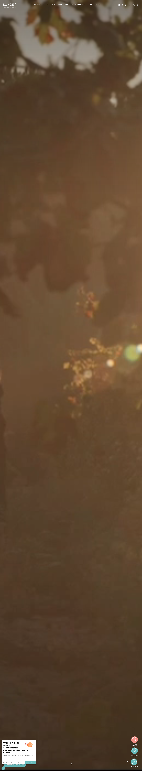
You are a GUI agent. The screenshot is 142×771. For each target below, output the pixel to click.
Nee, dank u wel (7, 762)
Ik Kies (19, 762)
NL (130, 5)
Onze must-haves (13, 765)
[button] (3, 768)
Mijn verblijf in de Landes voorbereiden (69, 4)
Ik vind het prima (30, 762)
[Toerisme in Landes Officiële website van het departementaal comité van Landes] (9, 5)
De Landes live (96, 4)
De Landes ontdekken (40, 4)
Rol (71, 764)
